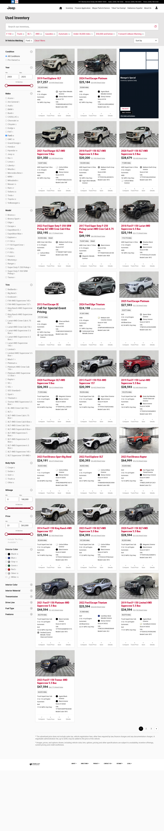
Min (6, 72)
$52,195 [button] (50, 233)
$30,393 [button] (92, 460)
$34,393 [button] (92, 535)
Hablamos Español (134, 8)
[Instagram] (16, 1)
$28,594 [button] (134, 535)
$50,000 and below (105, 34)
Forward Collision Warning (131, 34)
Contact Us (107, 763)
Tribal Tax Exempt (118, 8)
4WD (38, 34)
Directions (84, 763)
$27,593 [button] (134, 305)
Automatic (64, 34)
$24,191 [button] (50, 460)
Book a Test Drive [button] (127, 113)
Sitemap (119, 763)
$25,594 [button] (50, 535)
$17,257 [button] (50, 82)
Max (20, 72)
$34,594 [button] (134, 609)
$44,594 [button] (50, 609)
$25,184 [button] (92, 82)
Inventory (69, 8)
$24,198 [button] (92, 308)
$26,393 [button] (50, 387)
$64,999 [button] (134, 460)
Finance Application (82, 8)
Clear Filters (39, 40)
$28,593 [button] (134, 387)
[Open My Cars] (156, 8)
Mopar (101, 8)
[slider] (6, 85)
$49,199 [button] (92, 236)
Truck (20, 34)
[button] (55, 87)
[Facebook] (13, 1)
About (147, 8)
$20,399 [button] (92, 387)
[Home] (11, 8)
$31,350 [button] (50, 158)
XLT (29, 34)
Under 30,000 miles (83, 34)
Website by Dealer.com (35, 764)
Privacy (95, 763)
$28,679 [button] (134, 158)
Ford (28, 40)
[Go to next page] (156, 729)
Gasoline (50, 34)
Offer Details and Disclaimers (127, 116)
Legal (129, 763)
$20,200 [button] (92, 158)
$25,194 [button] (134, 233)
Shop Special (126, 109)
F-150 (10, 34)
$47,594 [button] (50, 687)
